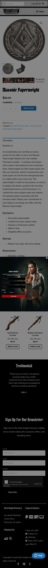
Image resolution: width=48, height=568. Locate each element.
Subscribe (13, 296)
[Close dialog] (46, 258)
